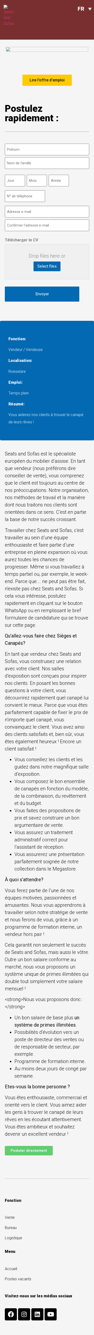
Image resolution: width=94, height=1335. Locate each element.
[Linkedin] (37, 1314)
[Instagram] (24, 1314)
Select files (47, 266)
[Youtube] (51, 1314)
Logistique (13, 1238)
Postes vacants (18, 1279)
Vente (10, 1217)
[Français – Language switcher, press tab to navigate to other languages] (84, 9)
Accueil (11, 1268)
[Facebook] (11, 1314)
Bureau (11, 1227)
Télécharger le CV (21, 240)
